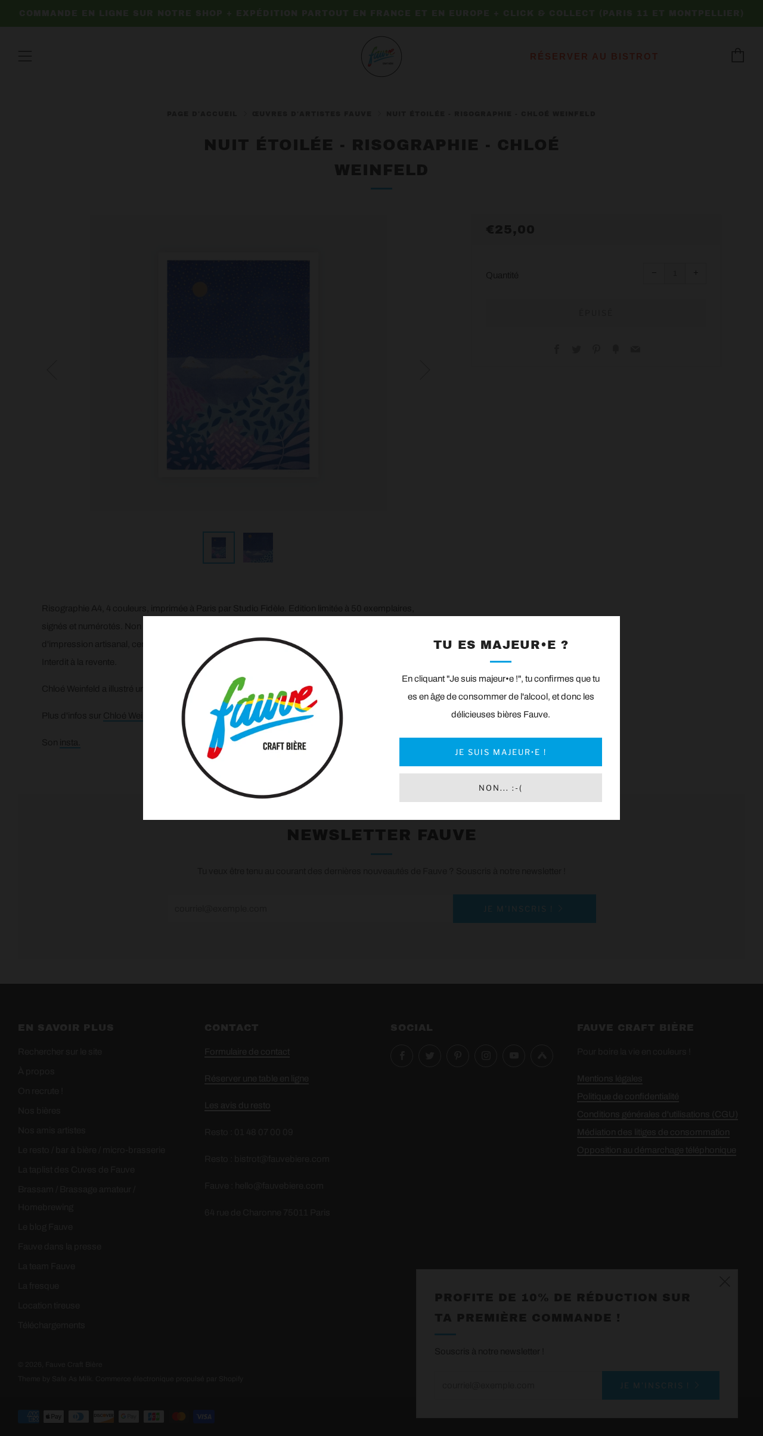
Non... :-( (501, 787)
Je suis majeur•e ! (501, 752)
